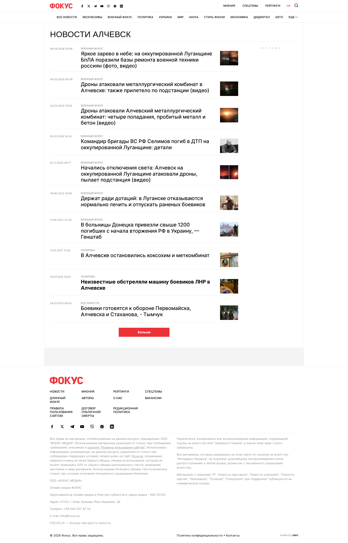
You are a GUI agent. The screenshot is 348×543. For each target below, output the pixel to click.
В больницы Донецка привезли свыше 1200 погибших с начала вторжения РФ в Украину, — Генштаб (140, 231)
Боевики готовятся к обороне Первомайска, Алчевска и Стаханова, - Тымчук (136, 311)
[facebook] (52, 426)
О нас (117, 398)
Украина (165, 17)
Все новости (67, 17)
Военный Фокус (120, 17)
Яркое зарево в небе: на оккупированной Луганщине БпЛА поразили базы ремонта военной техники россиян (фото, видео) (146, 60)
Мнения (229, 5)
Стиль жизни (214, 17)
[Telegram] (95, 6)
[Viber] (108, 6)
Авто (279, 17)
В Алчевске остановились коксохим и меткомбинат (145, 255)
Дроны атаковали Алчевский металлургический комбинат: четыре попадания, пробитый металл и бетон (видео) (143, 117)
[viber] (92, 426)
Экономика (239, 17)
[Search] (296, 5)
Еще (292, 17)
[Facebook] (82, 6)
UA (289, 5)
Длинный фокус (57, 400)
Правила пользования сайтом (61, 412)
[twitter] (62, 426)
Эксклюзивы (92, 17)
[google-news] (102, 426)
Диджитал (262, 17)
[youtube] (82, 426)
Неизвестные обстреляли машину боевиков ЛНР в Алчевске (145, 285)
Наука (193, 17)
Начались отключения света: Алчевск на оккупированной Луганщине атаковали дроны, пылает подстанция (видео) (139, 174)
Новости (57, 391)
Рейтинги (272, 5)
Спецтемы (250, 5)
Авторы (88, 398)
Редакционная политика (125, 410)
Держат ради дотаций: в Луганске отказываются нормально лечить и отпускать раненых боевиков (143, 201)
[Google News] (115, 6)
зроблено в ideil (289, 535)
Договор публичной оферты (91, 412)
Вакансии (153, 398)
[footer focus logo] (66, 380)
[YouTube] (102, 6)
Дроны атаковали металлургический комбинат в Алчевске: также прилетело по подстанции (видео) (145, 87)
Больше (144, 332)
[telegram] (72, 426)
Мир (180, 17)
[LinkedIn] (121, 6)
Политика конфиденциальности (200, 535)
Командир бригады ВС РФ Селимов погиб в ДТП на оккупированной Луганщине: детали (145, 144)
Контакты (233, 535)
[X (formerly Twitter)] (89, 6)
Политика (145, 17)
